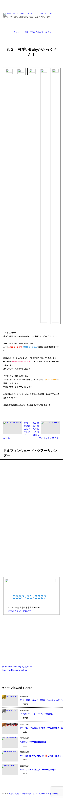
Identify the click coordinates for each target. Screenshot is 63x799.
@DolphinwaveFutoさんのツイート (18, 667)
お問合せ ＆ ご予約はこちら (20, 611)
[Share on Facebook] (22, 3)
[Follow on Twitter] (29, 3)
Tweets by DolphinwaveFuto (14, 670)
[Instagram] (37, 3)
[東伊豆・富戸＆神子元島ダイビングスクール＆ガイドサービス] (28, 15)
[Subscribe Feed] (44, 3)
